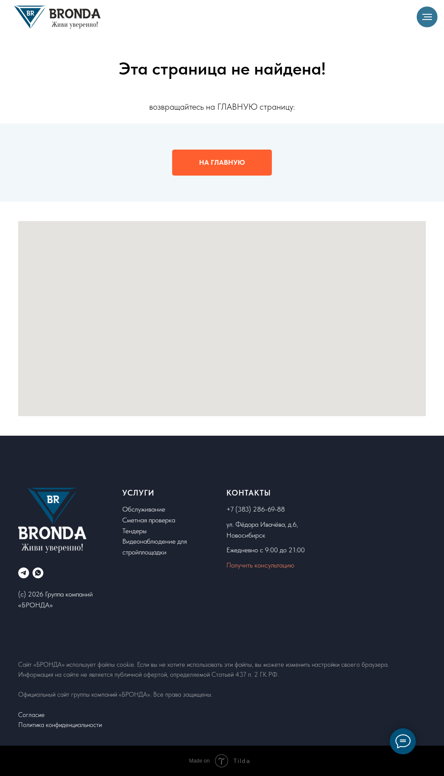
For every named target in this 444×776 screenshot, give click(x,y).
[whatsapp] (38, 572)
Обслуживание (143, 509)
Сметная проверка (148, 520)
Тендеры (134, 531)
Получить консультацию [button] (260, 565)
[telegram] (23, 572)
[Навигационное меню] (427, 17)
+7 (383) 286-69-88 (255, 509)
